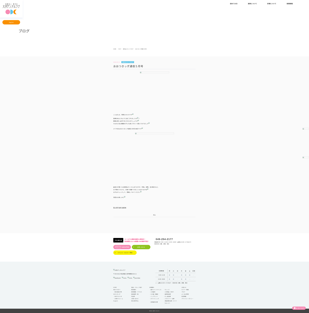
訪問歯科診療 (154, 302)
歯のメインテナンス (156, 289)
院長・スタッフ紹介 (136, 287)
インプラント (154, 296)
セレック (167, 289)
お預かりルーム (119, 298)
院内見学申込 (134, 301)
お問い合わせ (134, 298)
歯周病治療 (168, 294)
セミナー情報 (185, 289)
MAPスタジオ (118, 296)
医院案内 (133, 289)
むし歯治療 (168, 296)
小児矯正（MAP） (169, 292)
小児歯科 (153, 292)
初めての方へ (116, 289)
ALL (154, 215)
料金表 (133, 296)
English (11, 22)
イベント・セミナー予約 (125, 253)
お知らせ (184, 287)
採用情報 (184, 296)
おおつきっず (116, 294)
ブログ (183, 292)
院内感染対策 (118, 292)
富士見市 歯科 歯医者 (119, 208)
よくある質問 (185, 294)
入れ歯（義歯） (155, 294)
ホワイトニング (155, 298)
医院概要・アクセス (136, 292)
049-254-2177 (164, 239)
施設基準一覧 (134, 294)
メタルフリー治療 (169, 298)
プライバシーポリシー (187, 298)
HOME (115, 287)
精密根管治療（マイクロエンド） (171, 302)
